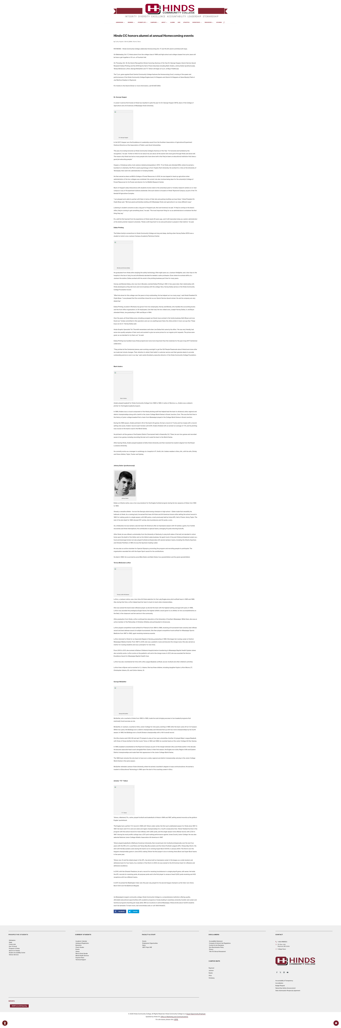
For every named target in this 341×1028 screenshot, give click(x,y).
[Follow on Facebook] (276, 972)
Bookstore (79, 945)
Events (77, 949)
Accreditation (279, 983)
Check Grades (80, 947)
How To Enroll (13, 946)
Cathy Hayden (119, 41)
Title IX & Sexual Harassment (217, 951)
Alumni (135, 41)
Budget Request (280, 985)
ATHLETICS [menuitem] (186, 22)
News (139, 41)
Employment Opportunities (150, 943)
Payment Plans (80, 957)
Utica (210, 975)
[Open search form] (224, 22)
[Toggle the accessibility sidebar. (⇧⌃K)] (5, 1023)
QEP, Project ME (147, 947)
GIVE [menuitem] (179, 22)
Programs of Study (14, 948)
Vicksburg (211, 978)
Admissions (12, 940)
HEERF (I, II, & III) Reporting (19, 1006)
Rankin (211, 973)
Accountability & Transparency (284, 980)
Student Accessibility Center (17, 952)
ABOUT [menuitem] (164, 22)
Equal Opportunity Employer (195, 1014)
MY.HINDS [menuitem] (219, 22)
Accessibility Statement (216, 941)
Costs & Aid (12, 944)
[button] (336, 1023)
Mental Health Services (82, 955)
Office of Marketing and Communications (174, 1017)
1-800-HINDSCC (282, 942)
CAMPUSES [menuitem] (154, 22)
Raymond (211, 968)
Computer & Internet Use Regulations (220, 943)
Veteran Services (14, 954)
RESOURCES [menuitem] (208, 22)
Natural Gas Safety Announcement (285, 988)
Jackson (211, 970)
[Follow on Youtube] (287, 972)
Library (77, 951)
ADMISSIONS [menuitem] (119, 22)
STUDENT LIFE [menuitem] (142, 22)
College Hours (282, 949)
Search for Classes (14, 950)
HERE (176, 1019)
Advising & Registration (82, 943)
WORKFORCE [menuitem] (196, 22)
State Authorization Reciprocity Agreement (287, 990)
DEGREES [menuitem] (130, 22)
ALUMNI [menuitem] (172, 22)
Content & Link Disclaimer (216, 945)
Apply (10, 942)
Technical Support (81, 959)
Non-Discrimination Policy (216, 947)
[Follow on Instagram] (284, 972)
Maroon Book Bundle (82, 953)
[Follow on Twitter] (280, 972)
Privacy (211, 949)
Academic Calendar (81, 941)
